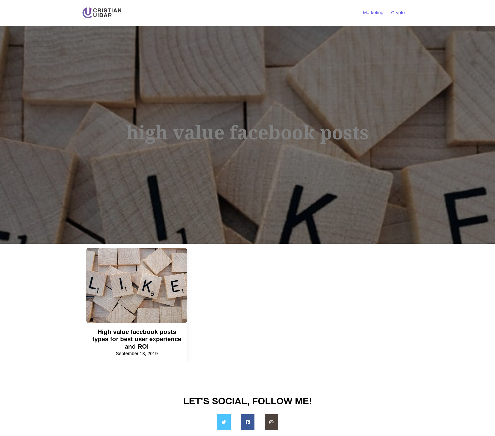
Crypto (398, 12)
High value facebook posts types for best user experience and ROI (136, 339)
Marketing (373, 12)
